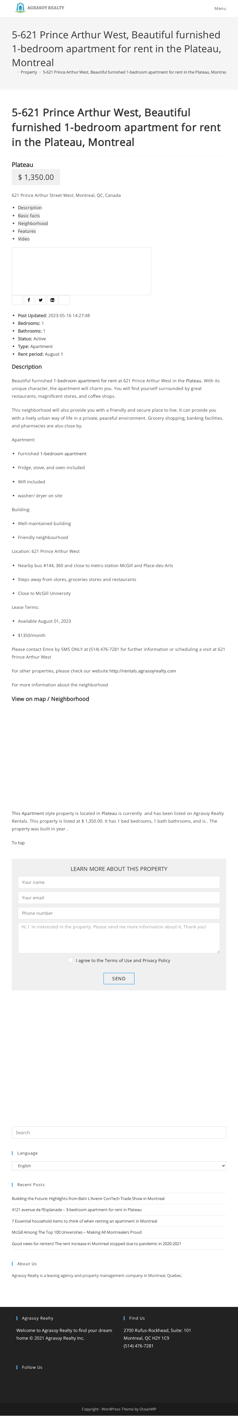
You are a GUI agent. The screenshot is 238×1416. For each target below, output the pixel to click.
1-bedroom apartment (77, 381)
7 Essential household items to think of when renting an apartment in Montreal (84, 1221)
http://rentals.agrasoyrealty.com (142, 671)
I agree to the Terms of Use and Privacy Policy (123, 960)
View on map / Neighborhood (50, 698)
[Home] (13, 72)
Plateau (22, 164)
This (17, 813)
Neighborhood (33, 223)
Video (23, 239)
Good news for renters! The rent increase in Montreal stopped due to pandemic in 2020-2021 (96, 1243)
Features (27, 231)
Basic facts (29, 215)
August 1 (54, 354)
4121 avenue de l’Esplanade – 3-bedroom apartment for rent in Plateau (77, 1209)
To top (18, 843)
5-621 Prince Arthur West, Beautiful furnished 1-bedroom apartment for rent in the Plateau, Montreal (135, 72)
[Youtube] (57, 1380)
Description (30, 207)
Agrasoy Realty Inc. (65, 1338)
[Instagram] (35, 1380)
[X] (20, 1380)
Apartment (41, 346)
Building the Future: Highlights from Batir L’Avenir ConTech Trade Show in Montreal (88, 1198)
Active (39, 338)
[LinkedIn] (42, 1380)
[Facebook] (27, 1380)
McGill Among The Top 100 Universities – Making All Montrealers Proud (77, 1232)
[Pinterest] (50, 1380)
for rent (109, 381)
